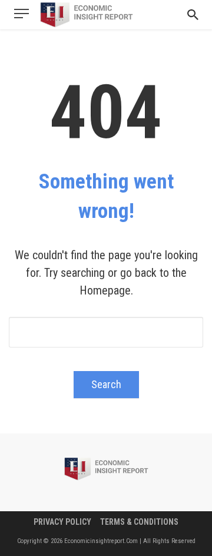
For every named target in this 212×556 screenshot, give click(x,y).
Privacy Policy (62, 522)
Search (106, 384)
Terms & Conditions (139, 522)
